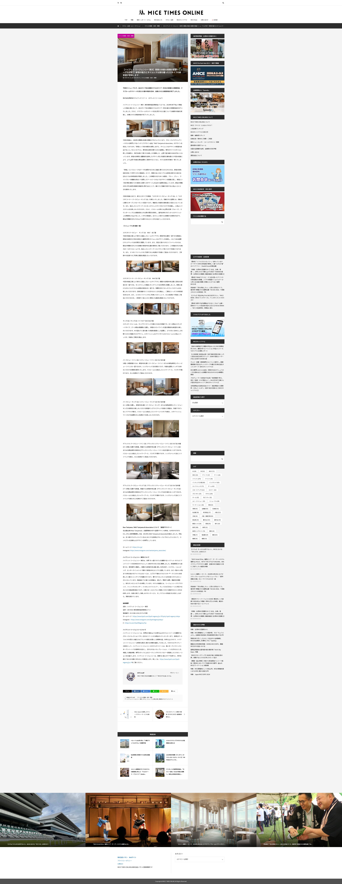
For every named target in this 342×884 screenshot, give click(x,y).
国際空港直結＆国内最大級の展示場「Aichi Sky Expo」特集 (206, 651)
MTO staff (132, 697)
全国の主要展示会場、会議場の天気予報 (203, 149)
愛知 (208, 523)
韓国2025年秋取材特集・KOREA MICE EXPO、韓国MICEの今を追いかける (207, 645)
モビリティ (207, 497)
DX (202, 471)
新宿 (154, 699)
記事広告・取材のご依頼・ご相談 (201, 139)
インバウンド (214, 482)
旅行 (217, 523)
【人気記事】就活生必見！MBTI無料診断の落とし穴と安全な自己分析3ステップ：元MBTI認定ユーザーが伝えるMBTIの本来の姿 (207, 356)
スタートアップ (198, 490)
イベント (196, 479)
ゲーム (211, 486)
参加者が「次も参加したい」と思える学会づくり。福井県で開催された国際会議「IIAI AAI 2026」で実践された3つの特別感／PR (207, 289)
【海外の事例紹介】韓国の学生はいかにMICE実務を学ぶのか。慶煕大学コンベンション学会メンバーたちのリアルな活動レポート (207, 348)
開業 (195, 538)
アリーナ (206, 475)
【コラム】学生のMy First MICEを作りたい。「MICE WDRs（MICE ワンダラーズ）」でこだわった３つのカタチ (207, 297)
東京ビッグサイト (198, 531)
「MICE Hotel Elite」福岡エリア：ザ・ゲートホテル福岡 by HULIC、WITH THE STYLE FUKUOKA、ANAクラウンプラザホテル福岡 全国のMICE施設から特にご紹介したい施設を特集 (207, 563)
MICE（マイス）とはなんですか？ (201, 125)
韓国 (204, 538)
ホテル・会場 (169, 20)
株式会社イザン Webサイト (127, 857)
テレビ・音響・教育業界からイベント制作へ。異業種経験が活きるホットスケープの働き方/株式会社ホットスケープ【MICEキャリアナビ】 (207, 364)
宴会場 (195, 520)
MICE (211, 471)
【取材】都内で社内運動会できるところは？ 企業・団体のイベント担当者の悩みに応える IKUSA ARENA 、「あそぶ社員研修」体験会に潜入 (207, 305)
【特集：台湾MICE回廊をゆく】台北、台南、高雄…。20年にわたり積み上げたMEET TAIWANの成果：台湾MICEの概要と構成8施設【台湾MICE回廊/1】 (207, 271)
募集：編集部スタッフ (198, 135)
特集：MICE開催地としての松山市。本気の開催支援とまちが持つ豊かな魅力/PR (207, 670)
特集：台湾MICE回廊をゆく (199, 629)
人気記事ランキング (197, 128)
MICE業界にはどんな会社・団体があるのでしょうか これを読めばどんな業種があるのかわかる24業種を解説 (207, 372)
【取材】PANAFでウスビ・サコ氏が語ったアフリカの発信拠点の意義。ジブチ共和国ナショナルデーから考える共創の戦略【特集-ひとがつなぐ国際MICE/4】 (207, 280)
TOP (126, 20)
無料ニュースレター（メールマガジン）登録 (205, 142)
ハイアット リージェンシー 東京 (134, 699)
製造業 (205, 535)
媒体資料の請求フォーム (198, 145)
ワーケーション (198, 505)
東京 (157, 699)
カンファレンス (198, 486)
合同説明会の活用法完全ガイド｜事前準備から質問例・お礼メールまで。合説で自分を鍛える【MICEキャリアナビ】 (207, 388)
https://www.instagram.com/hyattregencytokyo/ (147, 620)
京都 (195, 509)
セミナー (212, 490)
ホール (195, 497)
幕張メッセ (196, 523)
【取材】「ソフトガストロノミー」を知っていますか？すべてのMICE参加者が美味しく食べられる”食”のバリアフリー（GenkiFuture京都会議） (207, 263)
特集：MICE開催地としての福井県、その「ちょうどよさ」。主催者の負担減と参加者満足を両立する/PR (207, 634)
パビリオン (196, 494)
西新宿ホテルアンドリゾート (166, 699)
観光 (214, 535)
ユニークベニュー (198, 501)
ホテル (144, 699)
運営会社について (196, 155)
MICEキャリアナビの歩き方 (199, 132)
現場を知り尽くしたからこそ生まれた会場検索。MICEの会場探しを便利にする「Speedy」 (206, 639)
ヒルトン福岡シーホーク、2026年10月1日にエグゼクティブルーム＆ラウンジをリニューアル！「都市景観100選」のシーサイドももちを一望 (207, 576)
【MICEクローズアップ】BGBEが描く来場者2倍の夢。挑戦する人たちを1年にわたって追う (207, 656)
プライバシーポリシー (125, 861)
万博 (210, 505)
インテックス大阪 (198, 482)
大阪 (218, 512)
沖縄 (195, 535)
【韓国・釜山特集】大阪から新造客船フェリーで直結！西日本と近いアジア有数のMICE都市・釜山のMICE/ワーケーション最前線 (207, 663)
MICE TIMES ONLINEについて (200, 122)
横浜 (211, 531)
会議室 (205, 509)
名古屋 (195, 512)
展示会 (206, 520)
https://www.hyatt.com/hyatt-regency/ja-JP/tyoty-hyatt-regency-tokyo (156, 616)
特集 (132, 20)
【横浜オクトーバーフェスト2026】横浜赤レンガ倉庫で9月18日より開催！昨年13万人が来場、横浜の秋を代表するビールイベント (207, 601)
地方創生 (207, 512)
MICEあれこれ (158, 20)
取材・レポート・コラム (144, 20)
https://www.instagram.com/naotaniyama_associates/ (148, 550)
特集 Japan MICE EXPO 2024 (200, 674)
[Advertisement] (204, 238)
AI (194, 471)
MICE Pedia (194, 20)
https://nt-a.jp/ (137, 547)
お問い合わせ (204, 20)
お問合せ (120, 864)
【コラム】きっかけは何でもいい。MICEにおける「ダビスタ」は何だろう (206, 550)
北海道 (215, 509)
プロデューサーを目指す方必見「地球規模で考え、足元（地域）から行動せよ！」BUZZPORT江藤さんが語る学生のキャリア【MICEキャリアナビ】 (207, 380)
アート (217, 475)
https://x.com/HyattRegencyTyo (135, 623)
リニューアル (149, 699)
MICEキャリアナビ (182, 20)
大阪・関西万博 (207, 516)
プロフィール (174, 672)
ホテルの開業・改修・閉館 (125, 36)
